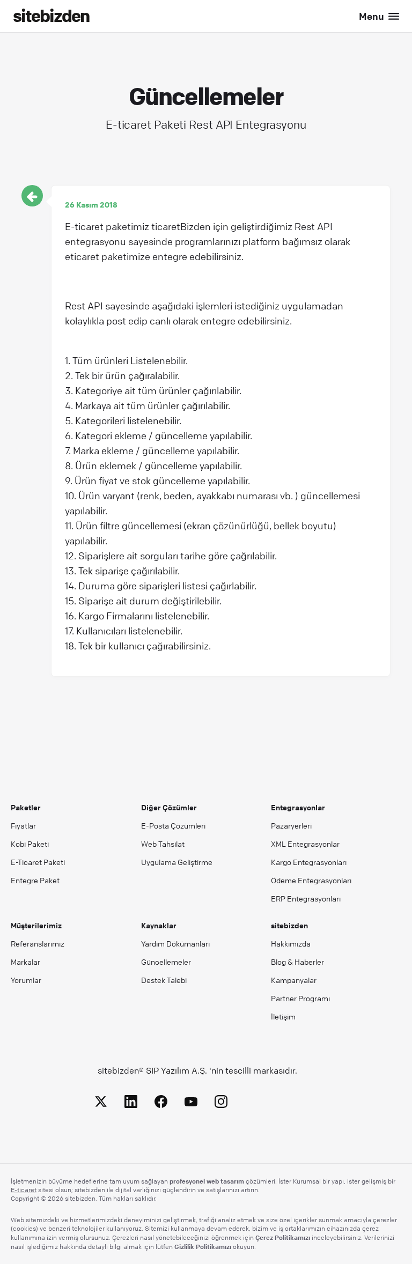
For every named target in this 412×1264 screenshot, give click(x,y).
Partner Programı (300, 998)
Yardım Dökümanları (175, 943)
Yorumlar (26, 980)
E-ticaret (23, 1190)
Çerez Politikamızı (282, 1237)
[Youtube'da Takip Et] (191, 1103)
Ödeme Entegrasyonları (311, 880)
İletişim (283, 1016)
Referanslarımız (37, 943)
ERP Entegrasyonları (306, 898)
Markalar (25, 961)
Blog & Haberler (297, 961)
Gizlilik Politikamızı (202, 1246)
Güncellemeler (166, 961)
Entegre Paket (35, 880)
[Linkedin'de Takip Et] (130, 1103)
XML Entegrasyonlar (305, 843)
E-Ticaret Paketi (38, 862)
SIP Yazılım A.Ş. (176, 1070)
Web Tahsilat (163, 843)
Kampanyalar (294, 980)
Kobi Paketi (30, 843)
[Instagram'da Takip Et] (221, 1103)
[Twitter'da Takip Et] (100, 1103)
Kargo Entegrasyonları (309, 862)
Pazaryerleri (291, 825)
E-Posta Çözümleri (173, 825)
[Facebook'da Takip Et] (160, 1103)
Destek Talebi (164, 980)
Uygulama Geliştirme (176, 862)
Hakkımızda (291, 943)
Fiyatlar (23, 825)
